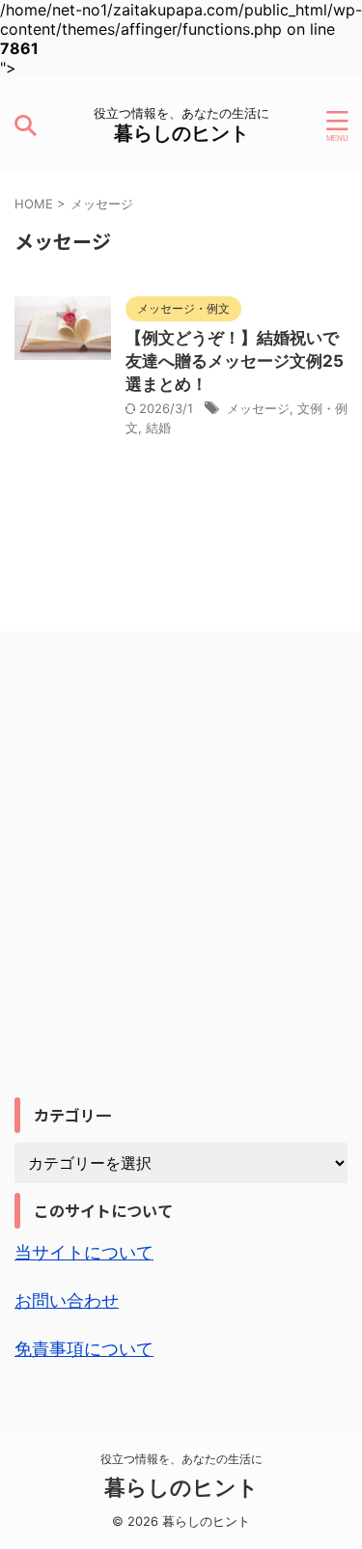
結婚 (158, 427)
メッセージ (258, 408)
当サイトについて (83, 1252)
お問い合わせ (66, 1300)
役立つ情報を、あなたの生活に (181, 1459)
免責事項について (83, 1349)
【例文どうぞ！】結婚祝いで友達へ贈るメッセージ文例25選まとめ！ (234, 361)
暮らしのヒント (181, 133)
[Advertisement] (181, 898)
